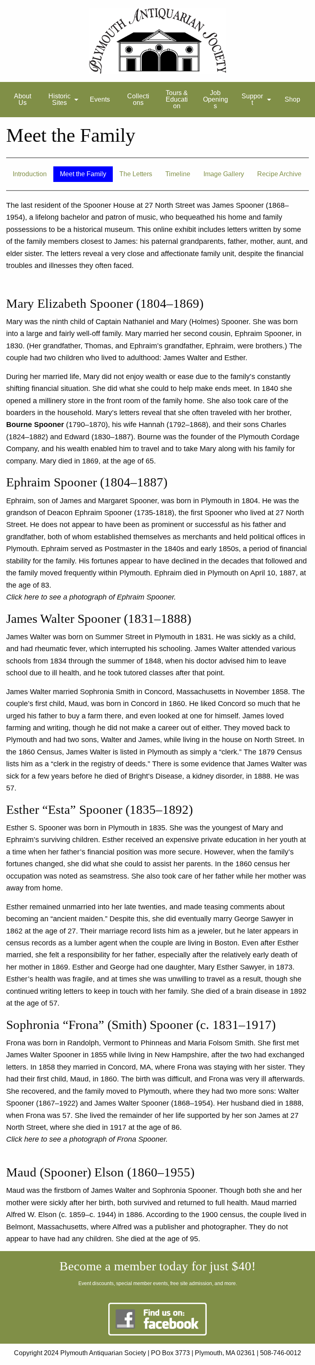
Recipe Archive (279, 173)
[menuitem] (22, 99)
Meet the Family (83, 173)
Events (100, 99)
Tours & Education (177, 99)
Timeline (177, 173)
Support (252, 99)
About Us (22, 99)
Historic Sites (59, 99)
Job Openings (215, 99)
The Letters (135, 173)
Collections (138, 99)
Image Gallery (223, 173)
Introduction (30, 173)
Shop (292, 99)
